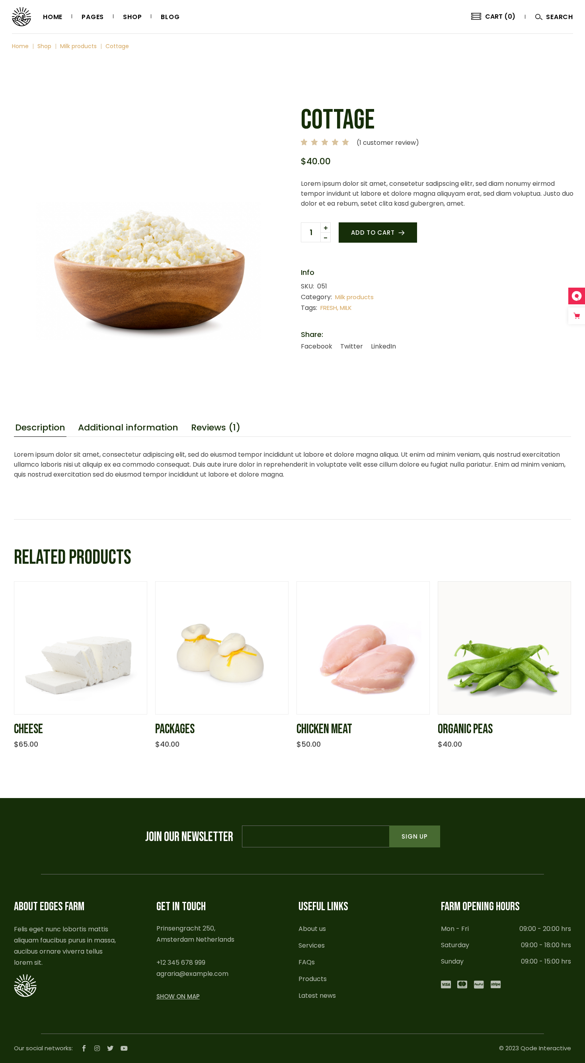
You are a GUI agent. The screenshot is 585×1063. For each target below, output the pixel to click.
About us (312, 928)
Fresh (328, 308)
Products (312, 978)
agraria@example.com (192, 973)
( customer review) (388, 142)
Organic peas (465, 729)
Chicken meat (324, 729)
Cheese (28, 729)
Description (40, 428)
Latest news (317, 995)
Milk (346, 308)
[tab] (40, 429)
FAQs (306, 962)
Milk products (354, 297)
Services (311, 945)
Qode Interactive (546, 1048)
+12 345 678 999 (180, 962)
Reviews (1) (215, 428)
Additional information (128, 428)
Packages (175, 729)
